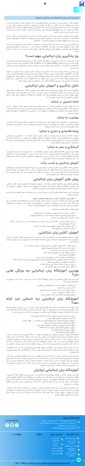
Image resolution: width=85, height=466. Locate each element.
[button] (45, 3)
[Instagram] (7, 425)
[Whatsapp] (17, 425)
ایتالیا (62, 74)
